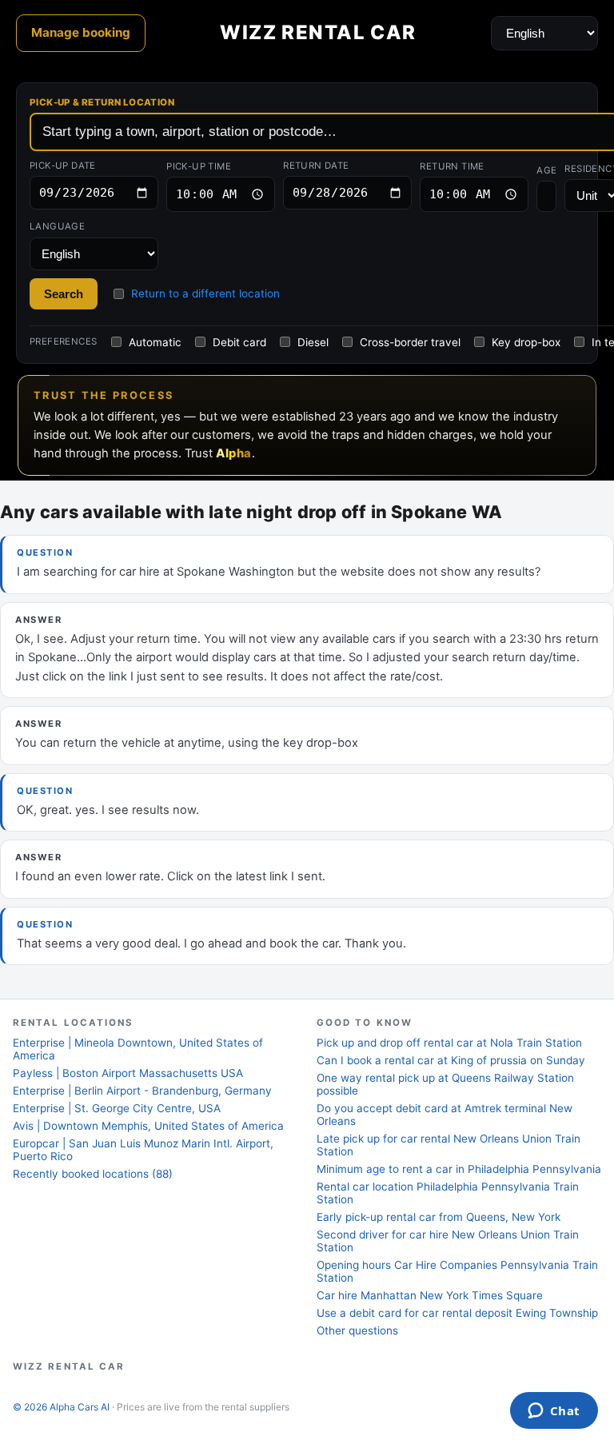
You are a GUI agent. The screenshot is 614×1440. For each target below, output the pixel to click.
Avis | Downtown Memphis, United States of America (148, 1125)
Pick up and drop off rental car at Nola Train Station (449, 1042)
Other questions (357, 1330)
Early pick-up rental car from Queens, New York (438, 1217)
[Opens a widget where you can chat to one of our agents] (553, 1412)
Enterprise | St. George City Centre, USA (117, 1108)
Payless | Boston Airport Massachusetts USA (128, 1073)
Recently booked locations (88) (93, 1173)
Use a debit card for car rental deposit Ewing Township (457, 1312)
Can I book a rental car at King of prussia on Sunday (451, 1060)
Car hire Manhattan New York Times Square (430, 1295)
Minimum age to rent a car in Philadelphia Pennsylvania (459, 1169)
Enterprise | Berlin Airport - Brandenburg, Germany (142, 1090)
